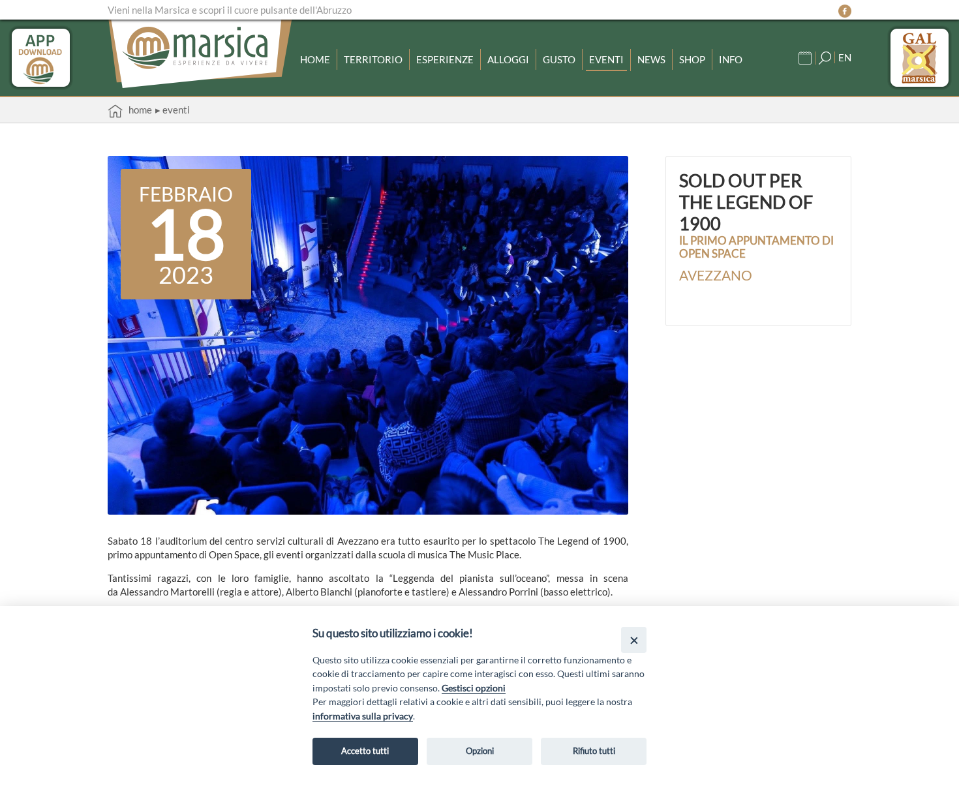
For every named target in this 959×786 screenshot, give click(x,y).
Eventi (606, 59)
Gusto (559, 59)
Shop (692, 59)
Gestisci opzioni (474, 687)
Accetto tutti (365, 751)
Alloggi (508, 59)
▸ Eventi (172, 109)
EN (844, 57)
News (651, 59)
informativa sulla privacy (362, 715)
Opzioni (480, 751)
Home (315, 59)
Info (730, 59)
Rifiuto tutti (594, 751)
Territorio (373, 59)
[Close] (634, 639)
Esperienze (445, 59)
